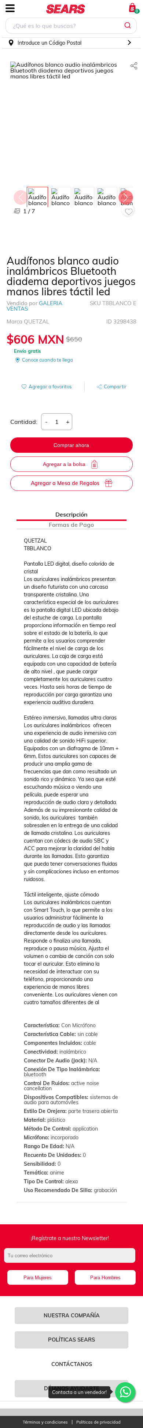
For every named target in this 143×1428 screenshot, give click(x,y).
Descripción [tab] (71, 514)
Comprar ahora (71, 445)
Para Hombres (105, 1277)
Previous (20, 195)
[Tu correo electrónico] (71, 1259)
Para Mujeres (37, 1277)
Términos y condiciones (45, 1422)
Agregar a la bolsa (64, 464)
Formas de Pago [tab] (71, 524)
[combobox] (71, 26)
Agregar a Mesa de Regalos (65, 483)
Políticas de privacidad (98, 1422)
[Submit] (128, 25)
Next (125, 195)
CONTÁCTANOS (71, 1364)
